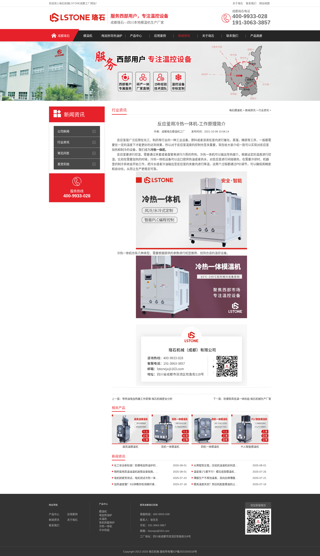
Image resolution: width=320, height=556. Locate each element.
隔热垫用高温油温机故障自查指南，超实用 (136, 471)
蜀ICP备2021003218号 (183, 551)
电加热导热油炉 (111, 35)
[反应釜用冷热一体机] (191, 248)
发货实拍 (63, 164)
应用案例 (160, 35)
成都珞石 (64, 35)
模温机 (87, 35)
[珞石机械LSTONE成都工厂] (77, 22)
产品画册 (256, 35)
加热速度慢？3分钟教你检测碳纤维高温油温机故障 (136, 484)
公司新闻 (63, 131)
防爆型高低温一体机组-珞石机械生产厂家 (247, 398)
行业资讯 (63, 142)
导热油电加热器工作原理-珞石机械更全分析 (147, 398)
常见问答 (63, 153)
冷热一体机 (157, 149)
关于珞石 (238, 3)
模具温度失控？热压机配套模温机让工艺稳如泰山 (216, 484)
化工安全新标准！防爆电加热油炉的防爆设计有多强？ (136, 465)
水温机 (103, 518)
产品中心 (136, 35)
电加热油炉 (105, 515)
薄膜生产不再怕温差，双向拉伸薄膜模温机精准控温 (216, 477)
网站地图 (264, 3)
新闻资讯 (184, 35)
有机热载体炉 (107, 522)
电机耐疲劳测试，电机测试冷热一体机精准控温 (136, 477)
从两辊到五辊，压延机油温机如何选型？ (216, 465)
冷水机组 (104, 529)
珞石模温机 (235, 110)
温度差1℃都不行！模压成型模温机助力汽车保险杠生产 (216, 471)
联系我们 (251, 3)
